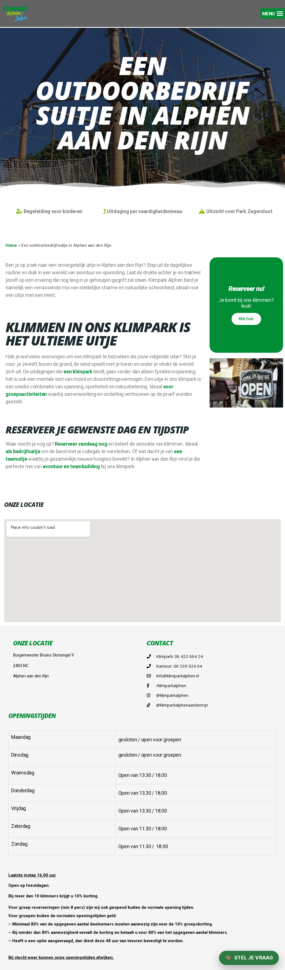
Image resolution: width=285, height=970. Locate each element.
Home (11, 245)
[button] (273, 13)
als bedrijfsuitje (23, 451)
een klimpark (77, 371)
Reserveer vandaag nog (81, 444)
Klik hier (246, 318)
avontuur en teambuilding (71, 466)
